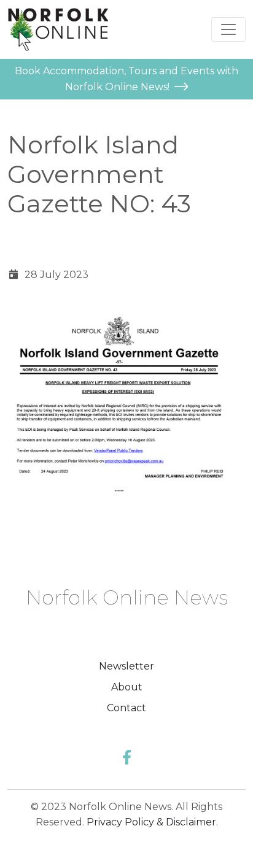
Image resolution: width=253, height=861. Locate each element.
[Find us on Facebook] (126, 757)
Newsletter (126, 666)
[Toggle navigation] (228, 29)
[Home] (57, 29)
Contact (126, 708)
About (126, 687)
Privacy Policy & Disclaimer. (152, 822)
